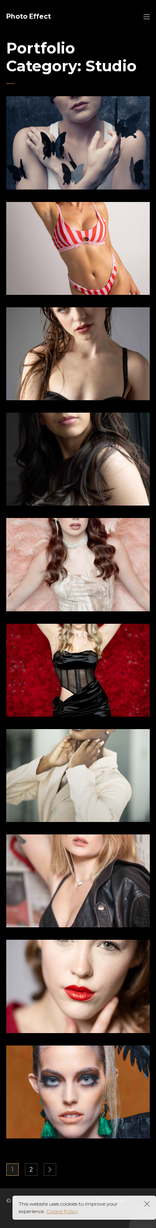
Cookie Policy (62, 1211)
